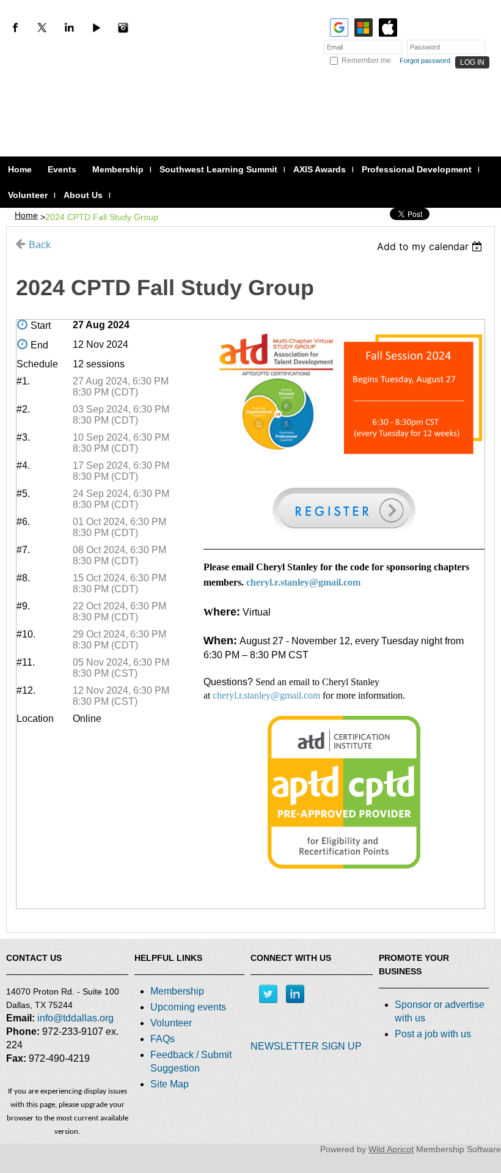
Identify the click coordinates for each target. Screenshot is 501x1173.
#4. (23, 465)
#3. (23, 437)
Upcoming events (188, 1007)
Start (41, 325)
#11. (25, 662)
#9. (23, 606)
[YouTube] (96, 27)
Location (35, 718)
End (39, 345)
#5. (23, 493)
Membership (177, 991)
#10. (25, 634)
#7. (23, 550)
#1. (23, 381)
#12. (25, 690)
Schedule (37, 364)
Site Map (169, 1084)
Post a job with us (433, 1034)
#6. (23, 522)
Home (26, 215)
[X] (42, 27)
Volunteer (171, 1023)
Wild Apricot (391, 1149)
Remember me (366, 60)
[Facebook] (15, 27)
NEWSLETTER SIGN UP (306, 1046)
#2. (23, 409)
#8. (23, 578)
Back (40, 245)
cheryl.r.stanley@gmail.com (303, 582)
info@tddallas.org (75, 1018)
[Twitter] (268, 994)
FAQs (162, 1039)
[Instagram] (123, 27)
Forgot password (425, 60)
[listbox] (431, 246)
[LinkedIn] (69, 27)
